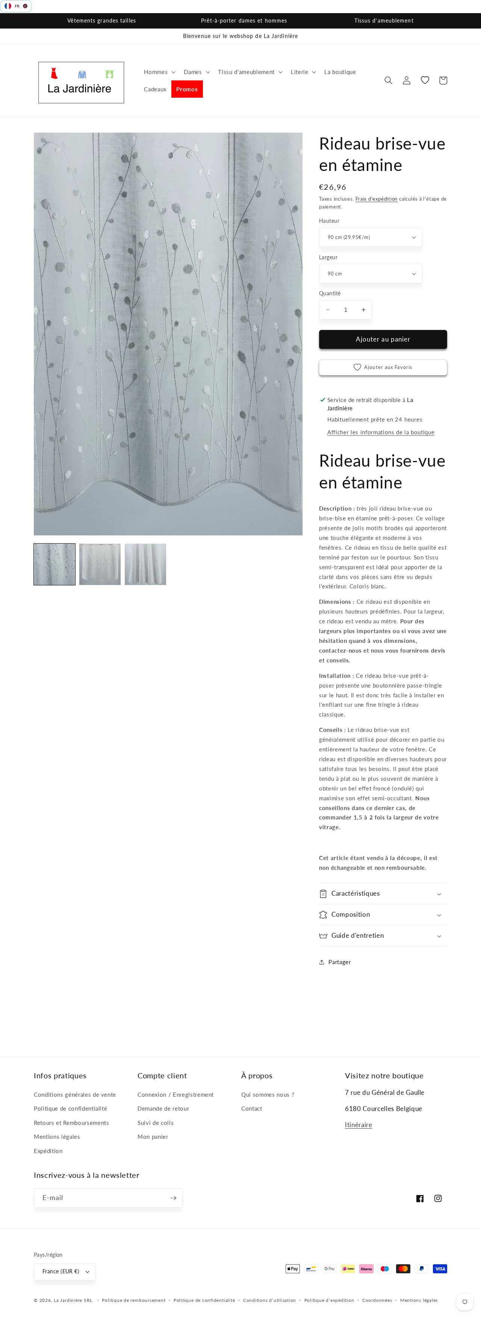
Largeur (328, 257)
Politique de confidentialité (70, 1108)
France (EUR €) (60, 1271)
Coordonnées (377, 1300)
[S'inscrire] (173, 1198)
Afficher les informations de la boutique (380, 432)
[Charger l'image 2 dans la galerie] (100, 564)
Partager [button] (339, 961)
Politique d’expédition (329, 1300)
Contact (251, 1108)
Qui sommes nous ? (267, 1094)
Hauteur (329, 221)
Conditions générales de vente (75, 1094)
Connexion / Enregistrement (176, 1094)
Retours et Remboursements (71, 1122)
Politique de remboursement (133, 1300)
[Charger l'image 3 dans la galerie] (145, 564)
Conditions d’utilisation (269, 1300)
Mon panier (153, 1136)
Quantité (330, 293)
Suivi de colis (156, 1122)
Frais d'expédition (376, 199)
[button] (159, 71)
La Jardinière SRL (73, 1300)
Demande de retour (163, 1108)
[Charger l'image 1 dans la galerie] (54, 564)
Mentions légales (57, 1136)
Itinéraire (358, 1125)
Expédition (48, 1150)
